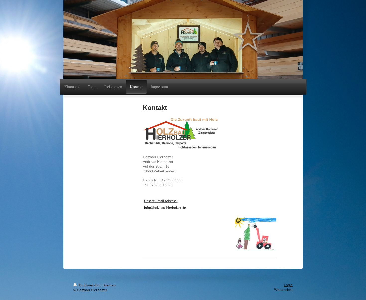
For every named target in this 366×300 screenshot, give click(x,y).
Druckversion (89, 285)
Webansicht (283, 290)
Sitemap (109, 285)
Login (288, 285)
